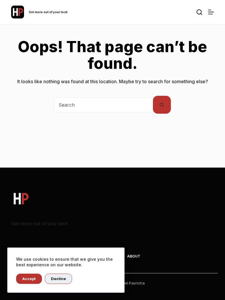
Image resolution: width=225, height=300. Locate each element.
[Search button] (162, 105)
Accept (29, 278)
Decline (58, 278)
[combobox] (103, 104)
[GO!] (199, 12)
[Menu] (211, 12)
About (133, 256)
